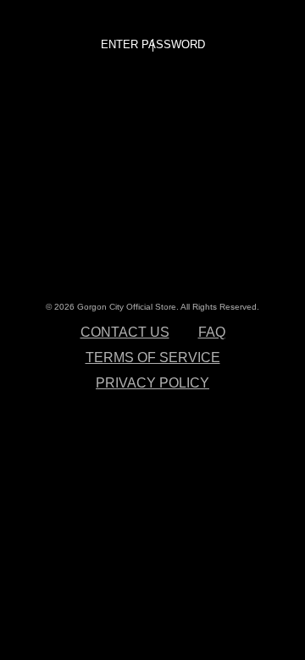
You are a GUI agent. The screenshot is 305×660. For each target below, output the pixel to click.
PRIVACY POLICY (152, 383)
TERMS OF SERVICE (153, 357)
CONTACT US (124, 332)
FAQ (211, 332)
